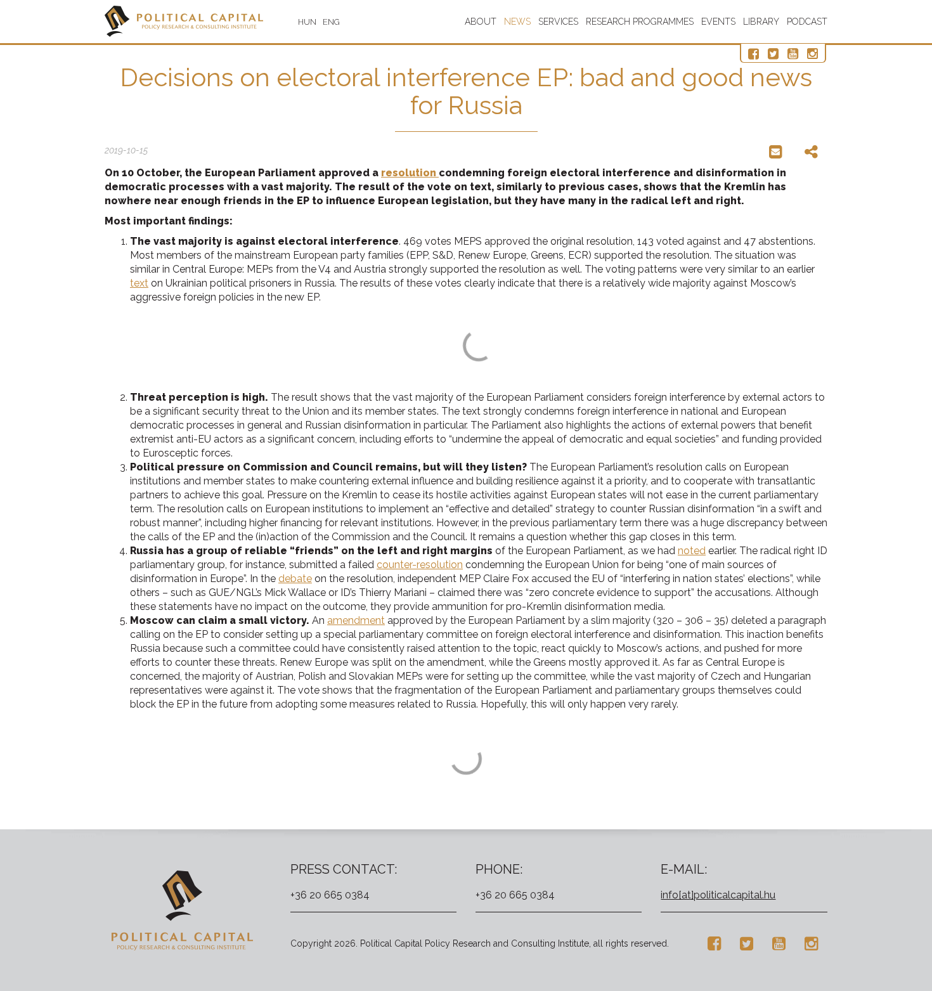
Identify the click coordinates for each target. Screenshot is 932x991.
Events (718, 21)
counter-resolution (420, 565)
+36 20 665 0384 (330, 895)
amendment (356, 620)
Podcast (807, 21)
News (517, 21)
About (480, 21)
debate (295, 579)
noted (692, 551)
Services (558, 21)
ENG (331, 22)
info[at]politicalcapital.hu (718, 895)
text (139, 283)
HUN (307, 22)
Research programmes (640, 21)
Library (761, 21)
